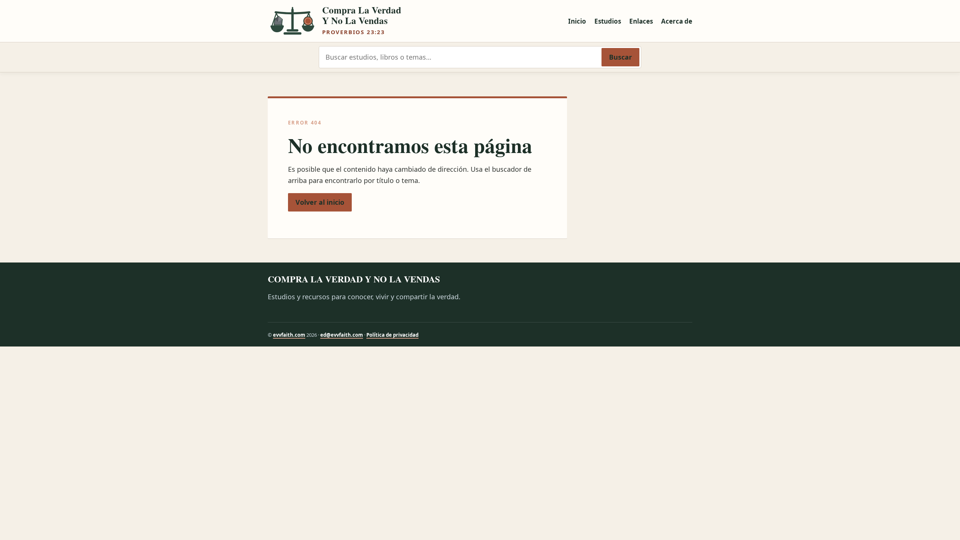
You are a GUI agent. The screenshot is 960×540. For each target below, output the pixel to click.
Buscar (620, 57)
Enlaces (641, 21)
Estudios (607, 21)
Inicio (577, 21)
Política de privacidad (392, 335)
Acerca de (676, 21)
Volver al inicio (320, 202)
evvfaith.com (289, 335)
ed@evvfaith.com (341, 335)
